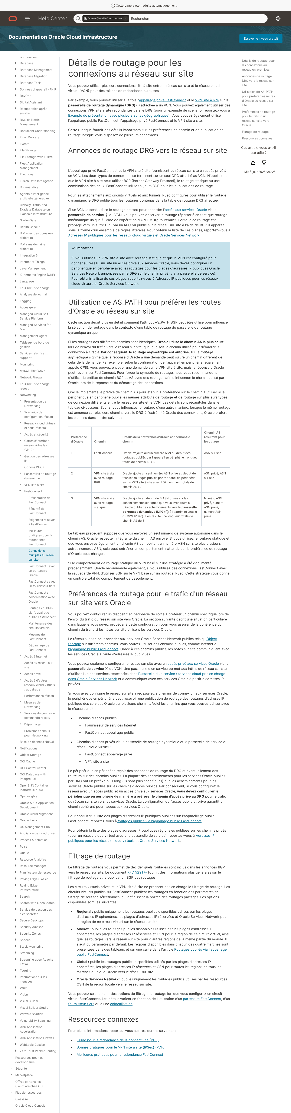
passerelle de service (86, 215)
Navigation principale (27, 18)
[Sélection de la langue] (278, 18)
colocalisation (121, 1004)
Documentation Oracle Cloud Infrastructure (63, 37)
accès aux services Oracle (186, 210)
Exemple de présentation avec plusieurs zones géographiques (118, 115)
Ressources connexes (257, 138)
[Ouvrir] (15, 62)
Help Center (52, 18)
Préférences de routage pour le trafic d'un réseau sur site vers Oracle (258, 118)
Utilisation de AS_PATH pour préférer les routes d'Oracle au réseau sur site (258, 98)
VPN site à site (207, 100)
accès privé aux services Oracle (193, 663)
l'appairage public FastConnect (93, 649)
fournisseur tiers (81, 1004)
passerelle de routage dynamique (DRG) (102, 105)
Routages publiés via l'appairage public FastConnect (159, 821)
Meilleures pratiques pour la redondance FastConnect (120, 1054)
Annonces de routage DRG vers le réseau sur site (258, 80)
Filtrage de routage (255, 131)
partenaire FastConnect (202, 999)
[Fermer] (15, 394)
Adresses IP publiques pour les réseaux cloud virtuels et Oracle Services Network (134, 235)
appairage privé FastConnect (162, 100)
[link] (105, 18)
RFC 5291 (135, 872)
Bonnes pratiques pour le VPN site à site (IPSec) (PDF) (120, 1047)
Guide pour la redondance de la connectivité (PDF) (118, 1040)
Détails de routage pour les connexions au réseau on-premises (258, 65)
